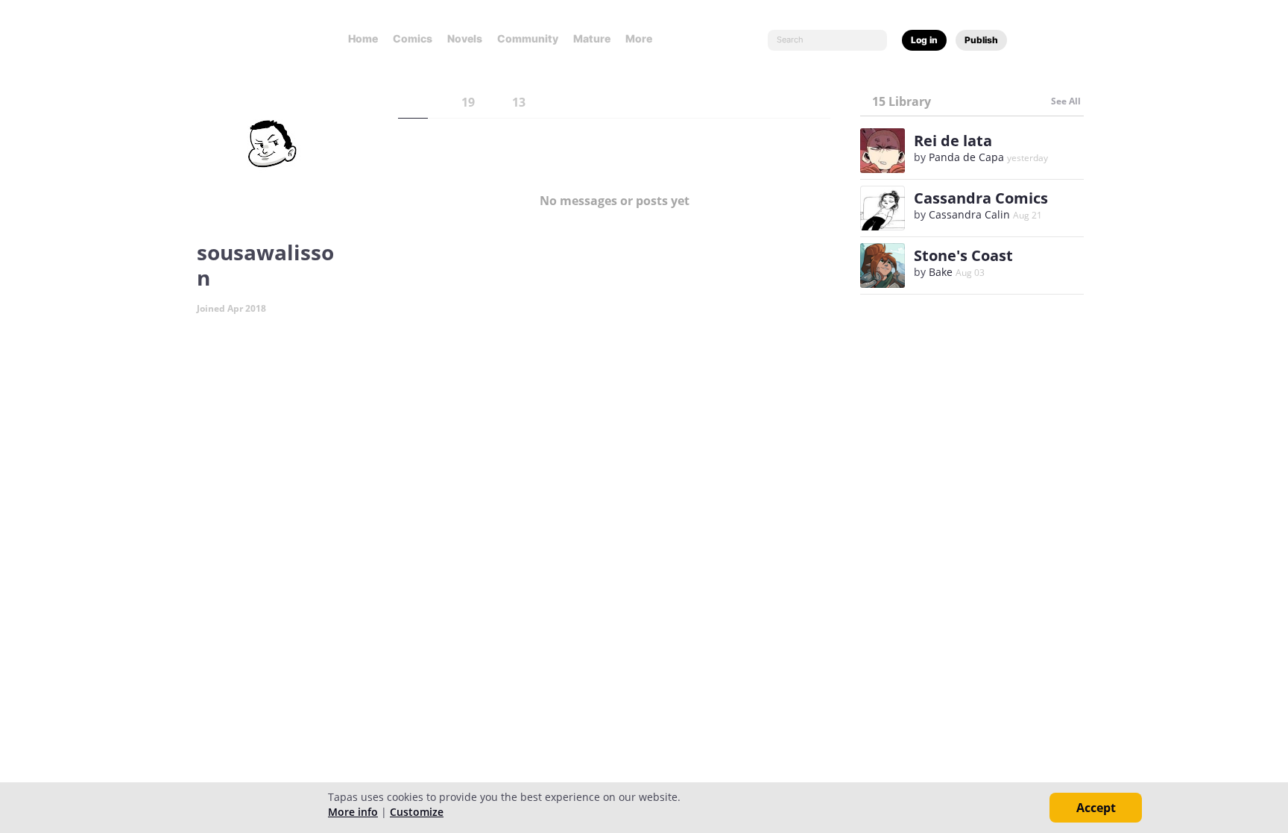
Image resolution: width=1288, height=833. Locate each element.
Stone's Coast (963, 255)
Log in (924, 39)
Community (527, 38)
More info (353, 812)
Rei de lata (953, 141)
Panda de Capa (966, 157)
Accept (1096, 807)
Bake (941, 272)
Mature (591, 38)
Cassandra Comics (981, 198)
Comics (412, 38)
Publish (981, 39)
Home (363, 38)
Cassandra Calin (969, 214)
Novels (464, 38)
